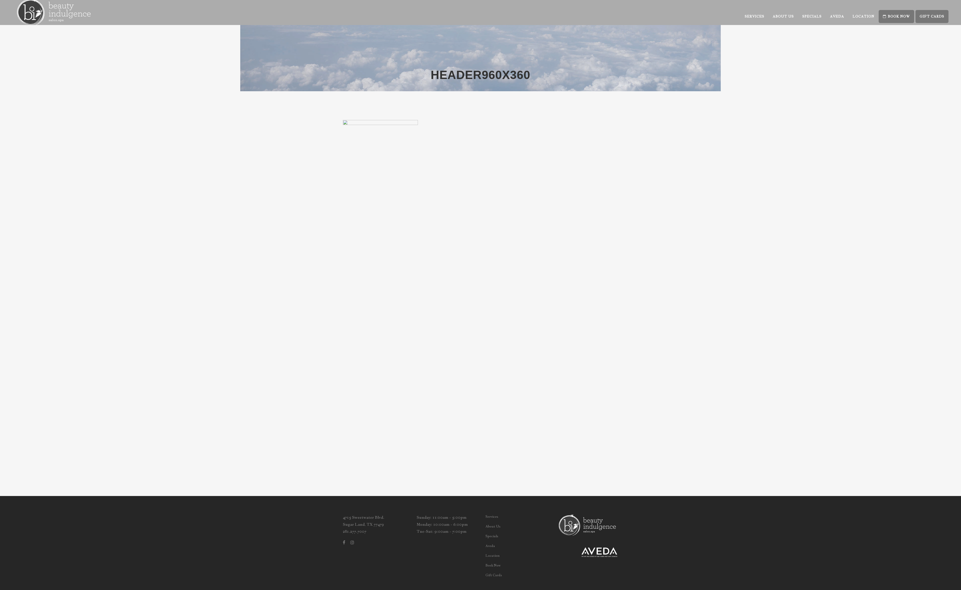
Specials (492, 536)
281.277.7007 (354, 531)
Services (492, 516)
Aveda (490, 546)
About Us (493, 526)
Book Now (493, 565)
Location (493, 556)
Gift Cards (494, 575)
